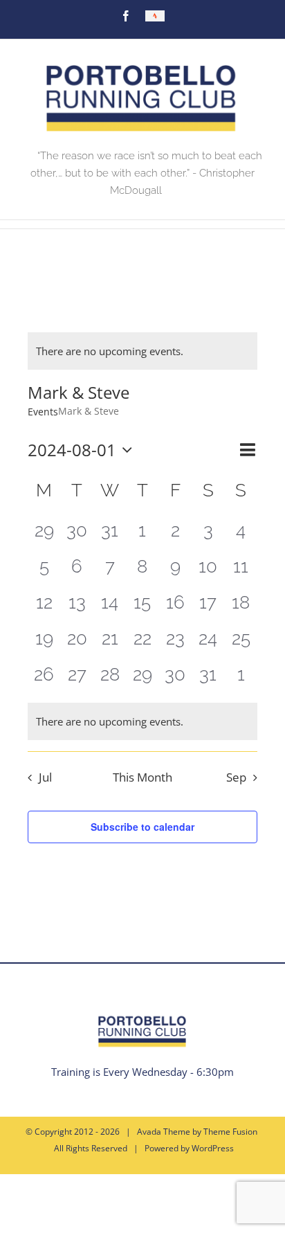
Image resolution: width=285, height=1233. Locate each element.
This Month (142, 777)
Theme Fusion (230, 1131)
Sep (236, 777)
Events (43, 411)
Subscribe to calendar (142, 827)
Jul (45, 777)
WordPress (213, 1148)
